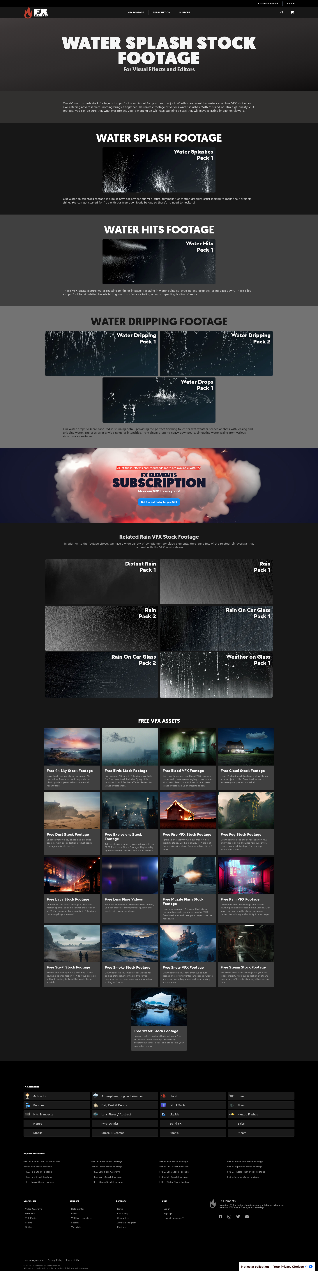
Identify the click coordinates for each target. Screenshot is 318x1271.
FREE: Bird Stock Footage (173, 1161)
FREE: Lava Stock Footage (174, 1171)
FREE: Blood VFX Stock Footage (245, 1161)
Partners (121, 1227)
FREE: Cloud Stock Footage (106, 1166)
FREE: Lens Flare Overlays (105, 1171)
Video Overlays (33, 1208)
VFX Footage (136, 12)
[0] (292, 12)
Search (75, 1222)
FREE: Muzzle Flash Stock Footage (246, 1171)
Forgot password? (173, 1217)
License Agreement (34, 1260)
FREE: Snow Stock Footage (39, 1181)
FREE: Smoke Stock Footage (243, 1176)
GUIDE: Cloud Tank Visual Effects (42, 1161)
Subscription (161, 12)
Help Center (77, 1208)
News (120, 1208)
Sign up (167, 1213)
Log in (166, 1208)
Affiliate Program (126, 1222)
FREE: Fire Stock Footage (38, 1166)
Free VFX (30, 1213)
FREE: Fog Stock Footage (38, 1171)
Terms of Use (73, 1260)
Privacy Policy (55, 1260)
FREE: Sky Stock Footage (173, 1176)
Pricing (28, 1222)
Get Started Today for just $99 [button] (159, 502)
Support (184, 12)
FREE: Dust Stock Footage (173, 1166)
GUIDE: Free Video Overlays (106, 1161)
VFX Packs (30, 1217)
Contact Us (123, 1217)
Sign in (290, 3)
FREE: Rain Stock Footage (38, 1176)
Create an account (268, 3)
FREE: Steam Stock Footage (107, 1181)
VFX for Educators (81, 1217)
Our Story (122, 1213)
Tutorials (76, 1227)
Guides (28, 1227)
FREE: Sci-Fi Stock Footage (106, 1176)
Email (74, 1213)
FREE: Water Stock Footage (174, 1181)
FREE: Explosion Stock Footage (244, 1166)
